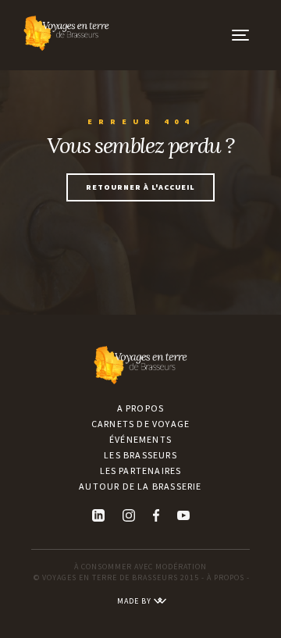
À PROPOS (225, 577)
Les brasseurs (140, 455)
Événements (140, 439)
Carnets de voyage (140, 423)
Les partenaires (141, 470)
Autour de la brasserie (140, 486)
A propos (141, 408)
